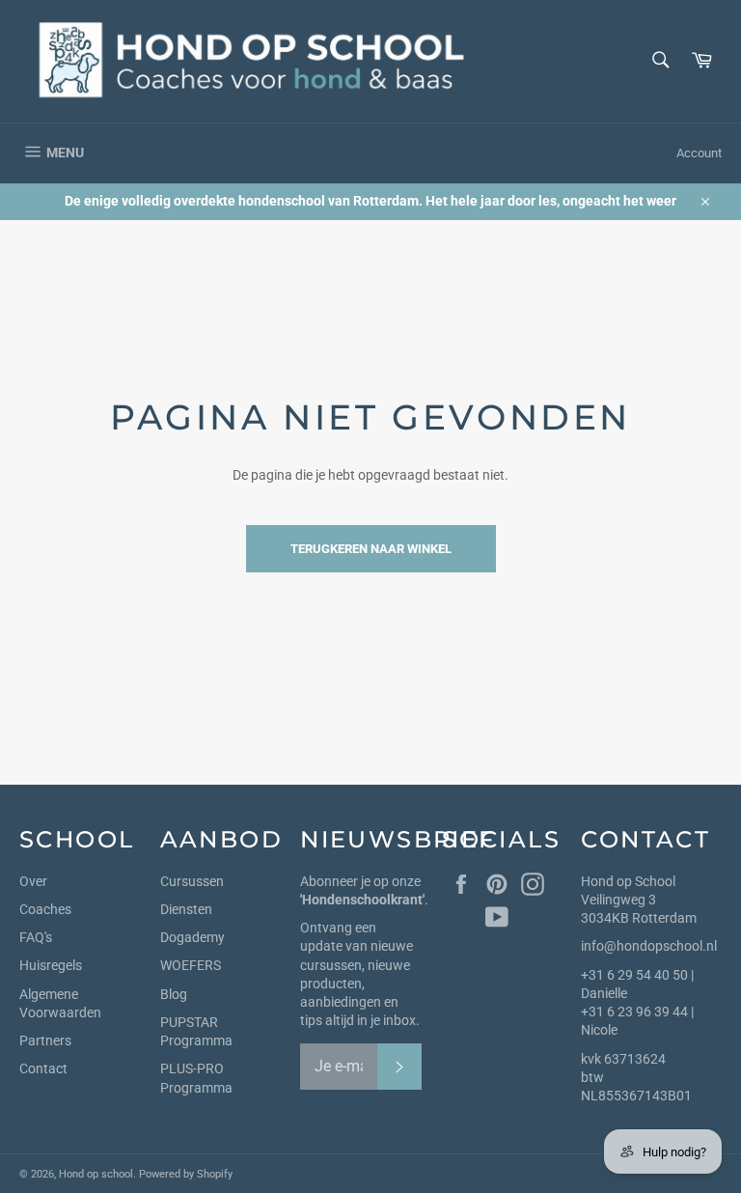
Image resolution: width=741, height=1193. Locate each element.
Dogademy (192, 937)
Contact (43, 1068)
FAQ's (35, 937)
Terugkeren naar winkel (371, 548)
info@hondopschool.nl (649, 946)
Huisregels (50, 965)
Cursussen (192, 881)
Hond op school (96, 1174)
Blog (173, 994)
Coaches (45, 909)
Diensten (186, 909)
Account (699, 153)
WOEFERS (190, 965)
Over (33, 881)
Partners (45, 1040)
